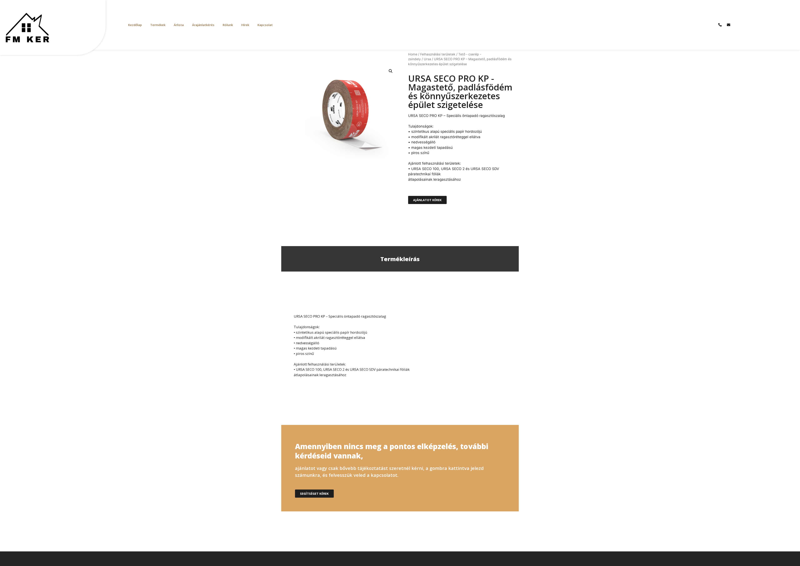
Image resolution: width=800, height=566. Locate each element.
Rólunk (228, 25)
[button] (427, 200)
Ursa (427, 59)
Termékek (157, 25)
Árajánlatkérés (203, 25)
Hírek (245, 25)
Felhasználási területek (437, 54)
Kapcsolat (265, 25)
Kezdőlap (135, 25)
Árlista (179, 25)
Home (412, 54)
